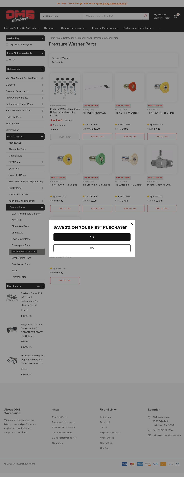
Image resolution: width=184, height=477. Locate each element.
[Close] (131, 223)
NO (92, 248)
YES (92, 237)
